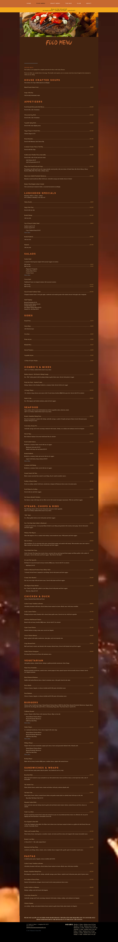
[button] (59, 22)
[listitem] (30, 160)
